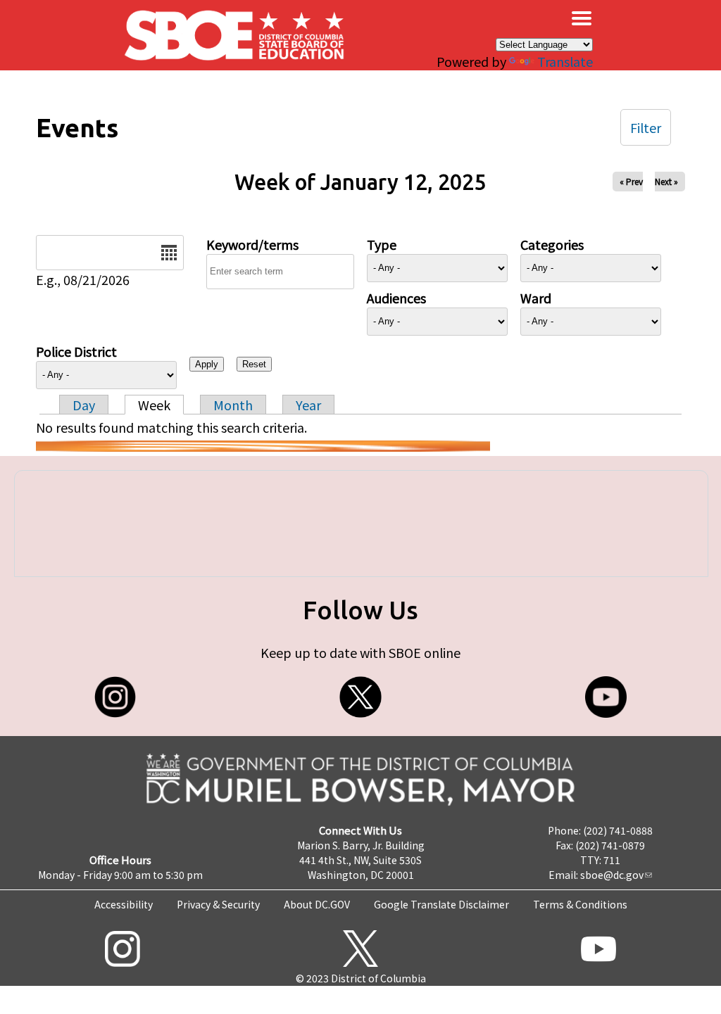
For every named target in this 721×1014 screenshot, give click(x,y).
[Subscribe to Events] (263, 446)
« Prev (631, 181)
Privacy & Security (218, 904)
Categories (552, 244)
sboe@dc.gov (612, 875)
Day (84, 404)
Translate (565, 61)
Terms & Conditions (580, 904)
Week (154, 404)
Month (233, 404)
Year (308, 404)
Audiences (396, 298)
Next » (666, 181)
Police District (76, 351)
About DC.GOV (317, 904)
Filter (645, 127)
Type (381, 244)
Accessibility (123, 904)
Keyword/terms (252, 244)
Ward (535, 298)
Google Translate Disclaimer (441, 904)
